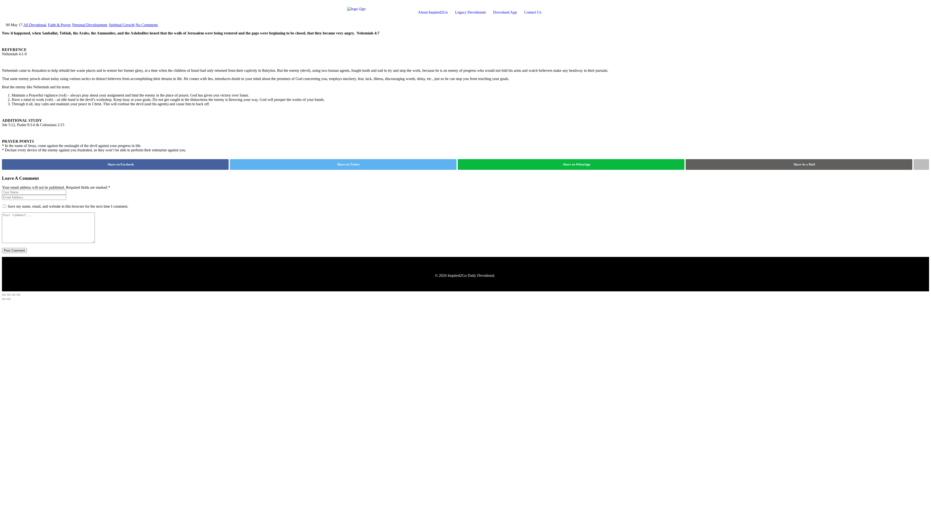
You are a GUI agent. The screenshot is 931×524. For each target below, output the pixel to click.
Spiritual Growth (122, 25)
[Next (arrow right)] (9, 299)
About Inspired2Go (433, 12)
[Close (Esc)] (18, 294)
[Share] (14, 294)
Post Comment (14, 250)
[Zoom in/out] (4, 294)
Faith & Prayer (59, 25)
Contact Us (532, 12)
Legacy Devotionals (470, 12)
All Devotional (34, 25)
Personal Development (89, 25)
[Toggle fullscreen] (9, 294)
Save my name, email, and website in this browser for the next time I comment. (68, 206)
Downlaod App (505, 12)
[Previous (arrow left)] (4, 299)
